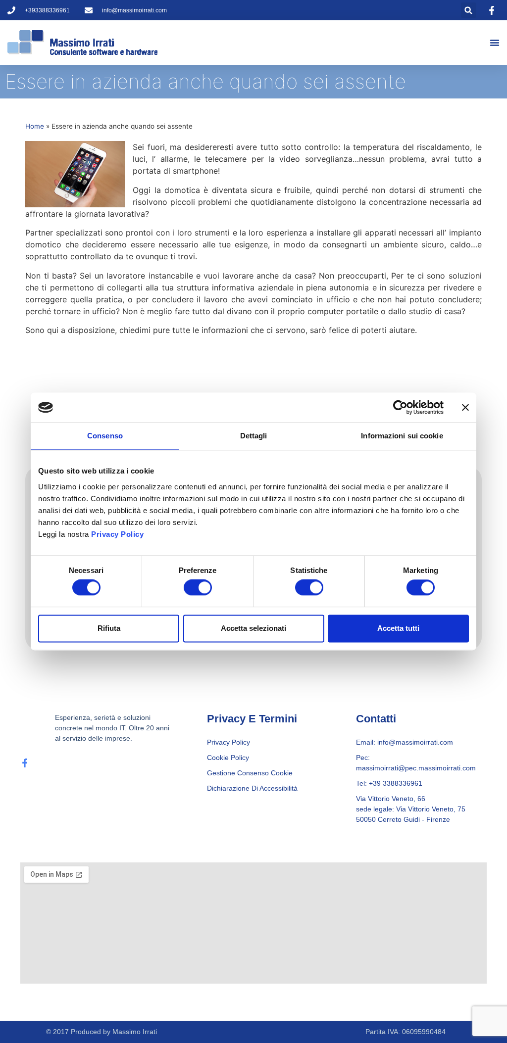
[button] (468, 10)
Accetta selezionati (253, 628)
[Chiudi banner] (465, 407)
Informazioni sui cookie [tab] (402, 435)
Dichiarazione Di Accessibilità (252, 788)
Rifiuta (109, 628)
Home (34, 126)
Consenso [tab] (105, 435)
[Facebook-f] (24, 763)
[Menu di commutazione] (495, 42)
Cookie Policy (228, 757)
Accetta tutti (398, 628)
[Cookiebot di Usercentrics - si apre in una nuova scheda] (400, 407)
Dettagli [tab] (253, 435)
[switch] (198, 588)
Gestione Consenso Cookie (250, 773)
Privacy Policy (117, 534)
